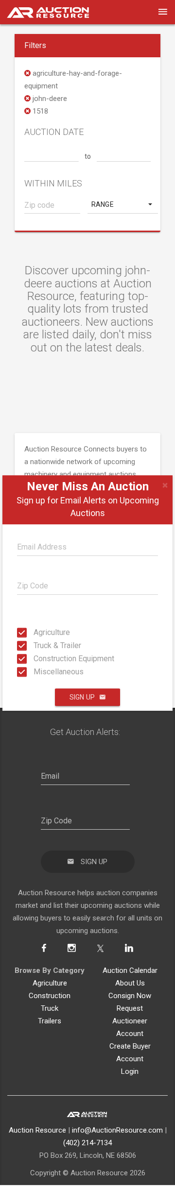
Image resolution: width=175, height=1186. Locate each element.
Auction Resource (37, 1130)
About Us (130, 983)
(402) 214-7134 (87, 1142)
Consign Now (129, 995)
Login (130, 1071)
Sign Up (82, 697)
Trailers (49, 1021)
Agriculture (36, 632)
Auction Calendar (130, 970)
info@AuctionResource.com (117, 1130)
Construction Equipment (36, 658)
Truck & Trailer (36, 645)
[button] (123, 204)
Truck (49, 1008)
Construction (49, 995)
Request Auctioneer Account (129, 1021)
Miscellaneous (36, 671)
